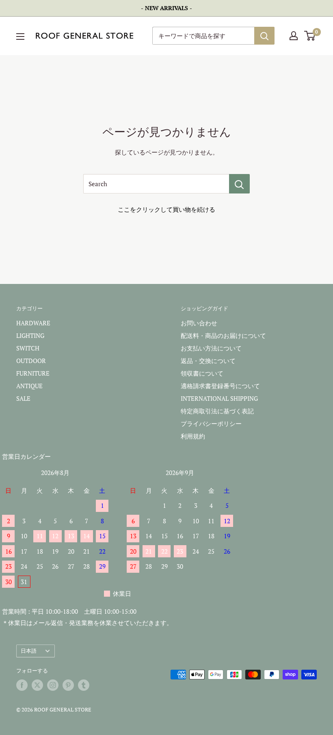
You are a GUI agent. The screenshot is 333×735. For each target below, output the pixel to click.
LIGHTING (30, 335)
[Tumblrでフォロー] (83, 685)
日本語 (29, 650)
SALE (23, 398)
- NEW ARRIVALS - (166, 8)
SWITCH (27, 348)
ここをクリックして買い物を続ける (166, 209)
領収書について (202, 373)
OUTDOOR (31, 361)
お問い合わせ (199, 323)
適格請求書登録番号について (220, 386)
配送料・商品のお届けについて (223, 335)
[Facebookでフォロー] (22, 685)
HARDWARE (33, 323)
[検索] (264, 36)
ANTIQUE (29, 386)
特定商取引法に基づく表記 (217, 411)
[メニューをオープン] (20, 36)
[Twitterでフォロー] (37, 685)
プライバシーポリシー (211, 423)
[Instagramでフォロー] (52, 685)
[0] (310, 36)
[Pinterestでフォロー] (68, 685)
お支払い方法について (211, 348)
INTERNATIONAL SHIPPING (219, 398)
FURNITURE (33, 373)
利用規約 (193, 436)
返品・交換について (208, 361)
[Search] (239, 183)
